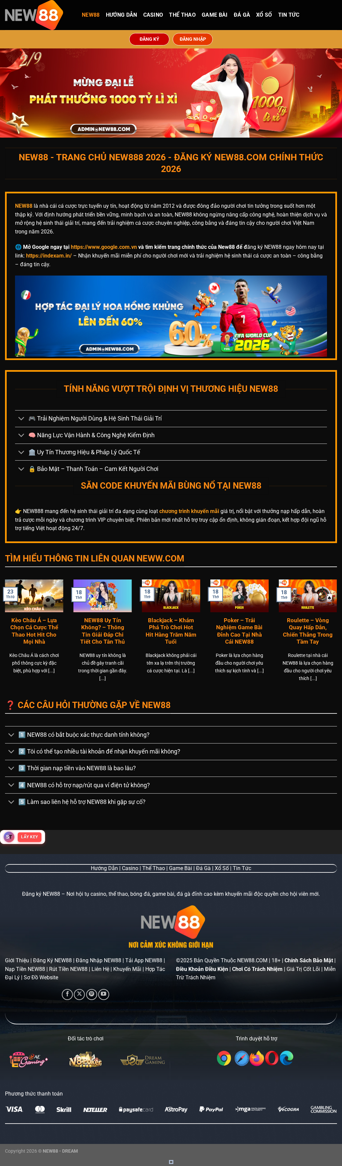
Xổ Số (264, 15)
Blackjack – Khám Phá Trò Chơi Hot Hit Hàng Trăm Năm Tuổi (171, 631)
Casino (153, 15)
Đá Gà (242, 15)
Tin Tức (288, 15)
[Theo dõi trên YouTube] (103, 994)
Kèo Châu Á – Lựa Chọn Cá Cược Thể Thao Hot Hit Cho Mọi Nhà (34, 631)
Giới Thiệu (17, 960)
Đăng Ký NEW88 (52, 960)
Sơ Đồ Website (41, 977)
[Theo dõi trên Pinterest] (91, 994)
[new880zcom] (38, 15)
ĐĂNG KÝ (149, 39)
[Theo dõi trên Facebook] (67, 994)
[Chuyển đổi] (21, 419)
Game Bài (215, 15)
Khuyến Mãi (127, 969)
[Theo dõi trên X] (79, 994)
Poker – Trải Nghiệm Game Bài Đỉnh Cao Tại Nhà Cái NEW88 (239, 631)
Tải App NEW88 (143, 960)
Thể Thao (182, 15)
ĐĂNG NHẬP (193, 39)
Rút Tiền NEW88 (68, 969)
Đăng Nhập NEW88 (98, 960)
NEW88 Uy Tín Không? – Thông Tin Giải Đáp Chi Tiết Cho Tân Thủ (102, 631)
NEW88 (91, 15)
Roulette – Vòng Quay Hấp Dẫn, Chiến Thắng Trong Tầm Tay (308, 631)
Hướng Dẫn (121, 15)
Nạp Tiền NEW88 (25, 969)
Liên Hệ (100, 969)
